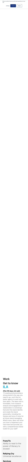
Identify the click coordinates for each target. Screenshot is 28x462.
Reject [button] (19, 5)
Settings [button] (7, 5)
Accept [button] (13, 5)
